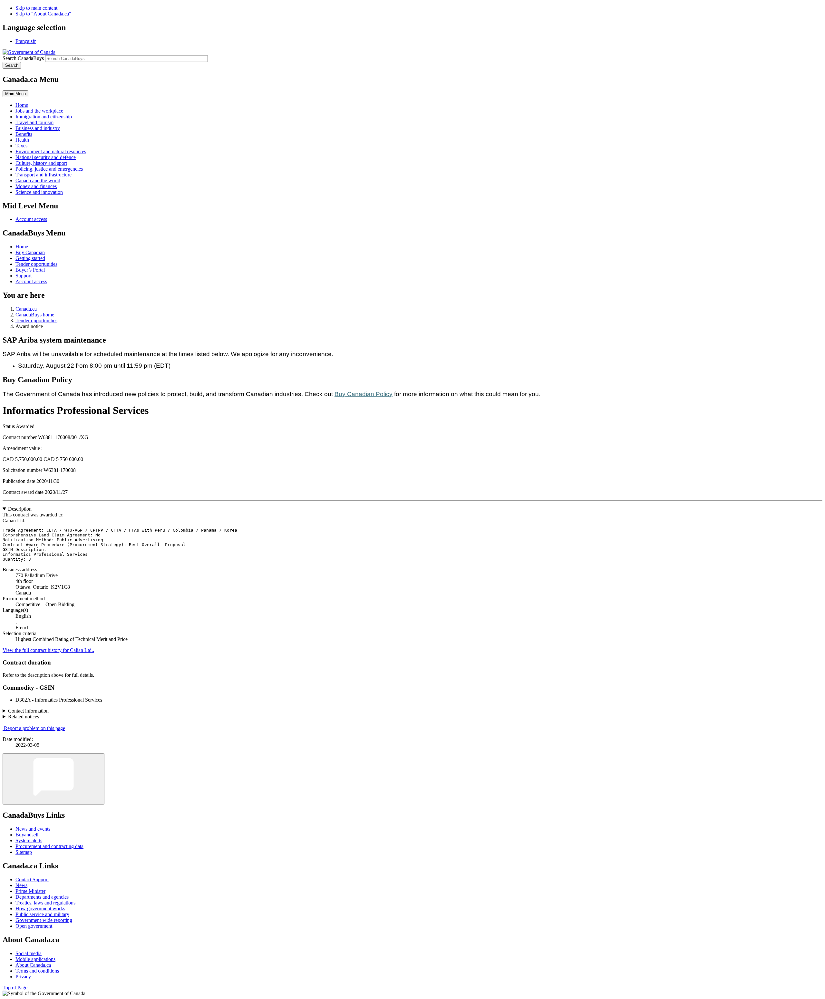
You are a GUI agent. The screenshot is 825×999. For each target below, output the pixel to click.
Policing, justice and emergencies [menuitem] (49, 169)
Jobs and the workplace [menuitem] (39, 111)
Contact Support (32, 879)
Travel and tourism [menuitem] (34, 122)
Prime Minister (30, 891)
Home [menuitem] (21, 105)
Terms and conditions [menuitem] (37, 971)
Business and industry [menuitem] (37, 128)
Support (23, 275)
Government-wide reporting (43, 920)
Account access (31, 219)
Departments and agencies (42, 897)
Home (21, 246)
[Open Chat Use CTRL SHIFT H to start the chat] (53, 778)
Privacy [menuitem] (23, 976)
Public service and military (42, 914)
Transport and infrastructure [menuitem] (43, 174)
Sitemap (23, 852)
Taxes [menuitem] (21, 145)
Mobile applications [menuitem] (35, 959)
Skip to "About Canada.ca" (43, 13)
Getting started (30, 258)
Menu (15, 93)
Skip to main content (36, 8)
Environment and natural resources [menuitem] (50, 151)
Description (20, 509)
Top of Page (15, 987)
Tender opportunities (36, 264)
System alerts (28, 840)
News (21, 885)
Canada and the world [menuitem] (37, 180)
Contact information (28, 711)
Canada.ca (26, 309)
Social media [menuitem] (28, 953)
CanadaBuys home (34, 314)
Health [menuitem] (22, 140)
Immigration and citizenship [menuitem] (43, 116)
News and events (32, 829)
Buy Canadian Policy (364, 394)
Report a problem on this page (34, 728)
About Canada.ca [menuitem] (33, 965)
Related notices (23, 716)
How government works (40, 908)
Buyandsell (26, 834)
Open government (33, 926)
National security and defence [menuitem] (45, 157)
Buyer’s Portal (30, 270)
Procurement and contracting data (49, 846)
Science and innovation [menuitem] (39, 192)
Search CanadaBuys (23, 58)
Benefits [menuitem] (23, 134)
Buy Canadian (30, 252)
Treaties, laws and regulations (45, 902)
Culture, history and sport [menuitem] (41, 163)
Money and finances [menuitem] (36, 186)
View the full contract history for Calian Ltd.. (48, 650)
